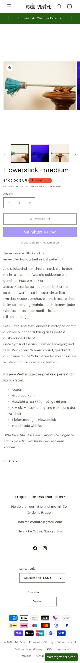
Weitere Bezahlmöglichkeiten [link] (40, 242)
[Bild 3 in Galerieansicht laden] (60, 153)
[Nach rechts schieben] (75, 154)
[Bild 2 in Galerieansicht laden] (40, 153)
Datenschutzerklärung (28, 649)
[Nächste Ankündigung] (72, 18)
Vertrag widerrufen (61, 657)
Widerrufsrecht (67, 642)
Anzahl (8, 193)
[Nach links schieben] (5, 154)
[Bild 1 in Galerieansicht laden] (20, 153)
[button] (9, 6)
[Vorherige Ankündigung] (8, 18)
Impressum (63, 649)
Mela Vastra (21, 642)
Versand (20, 186)
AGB (49, 649)
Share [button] (13, 460)
